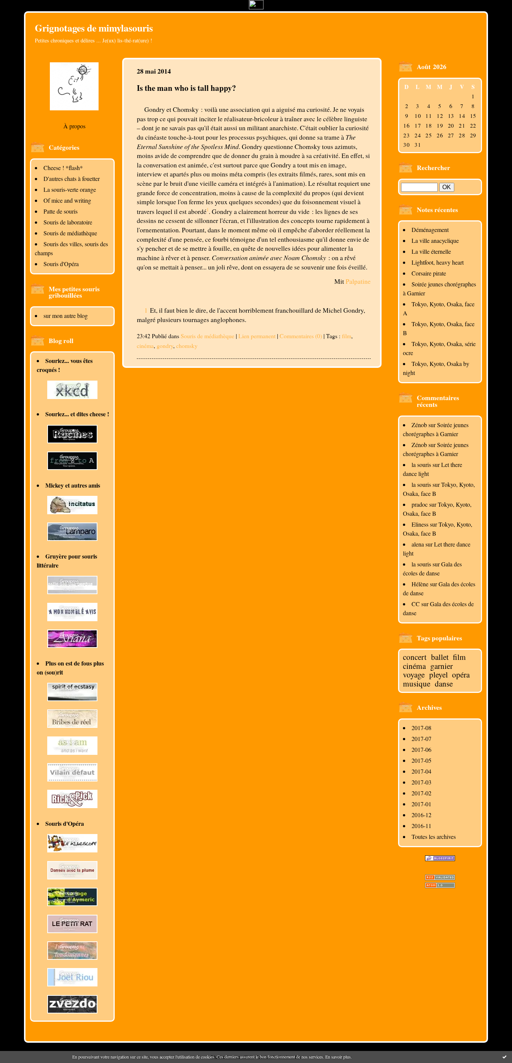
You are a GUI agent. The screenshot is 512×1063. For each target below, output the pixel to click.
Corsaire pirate (429, 273)
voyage (414, 674)
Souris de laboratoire (67, 222)
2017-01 (421, 804)
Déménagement (430, 229)
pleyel (438, 674)
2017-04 (421, 771)
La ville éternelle (431, 251)
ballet (440, 657)
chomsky (187, 345)
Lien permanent (256, 336)
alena (418, 544)
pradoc (420, 504)
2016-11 (421, 826)
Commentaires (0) (301, 336)
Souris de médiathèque (70, 233)
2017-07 (421, 738)
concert (415, 657)
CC (416, 604)
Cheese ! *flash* (63, 168)
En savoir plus (338, 1057)
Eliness (420, 524)
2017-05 (421, 760)
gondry (165, 345)
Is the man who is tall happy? (186, 87)
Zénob (419, 425)
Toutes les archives (434, 836)
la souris (421, 464)
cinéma (414, 666)
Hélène (420, 584)
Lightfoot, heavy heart (438, 262)
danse (444, 683)
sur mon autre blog (65, 315)
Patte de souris (60, 211)
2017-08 (421, 728)
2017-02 (421, 793)
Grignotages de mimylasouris (94, 28)
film (459, 657)
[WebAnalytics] (256, 7)
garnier (441, 666)
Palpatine (358, 281)
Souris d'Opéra (61, 264)
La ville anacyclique (435, 240)
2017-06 (421, 749)
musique (416, 683)
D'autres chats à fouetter (71, 178)
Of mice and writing (67, 200)
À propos (74, 126)
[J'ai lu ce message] (505, 1057)
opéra (461, 674)
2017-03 (421, 782)
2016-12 (421, 815)
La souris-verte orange (69, 189)
